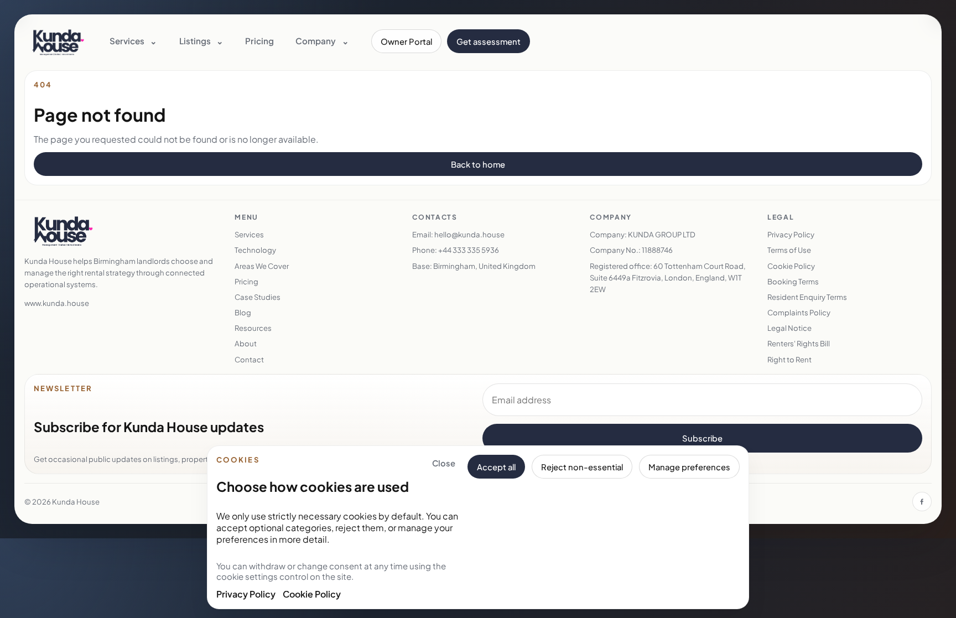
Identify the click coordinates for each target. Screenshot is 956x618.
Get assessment (488, 41)
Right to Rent (789, 359)
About (246, 343)
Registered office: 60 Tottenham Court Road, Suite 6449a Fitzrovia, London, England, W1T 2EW (668, 277)
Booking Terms (793, 281)
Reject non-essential (582, 467)
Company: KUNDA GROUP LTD (642, 234)
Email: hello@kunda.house (458, 234)
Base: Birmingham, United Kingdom (474, 266)
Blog (243, 312)
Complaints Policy (798, 312)
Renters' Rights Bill (798, 343)
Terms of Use (789, 250)
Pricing (259, 40)
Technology (255, 250)
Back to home (478, 164)
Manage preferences (689, 467)
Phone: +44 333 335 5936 (455, 250)
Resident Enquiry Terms (807, 297)
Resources (253, 328)
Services (249, 234)
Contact (249, 359)
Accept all (496, 467)
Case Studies (257, 297)
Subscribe (702, 438)
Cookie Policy (312, 594)
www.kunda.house (56, 303)
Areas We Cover (262, 266)
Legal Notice (789, 328)
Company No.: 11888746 (631, 250)
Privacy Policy (246, 594)
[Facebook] (922, 501)
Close (443, 463)
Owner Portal (406, 41)
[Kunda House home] (58, 41)
